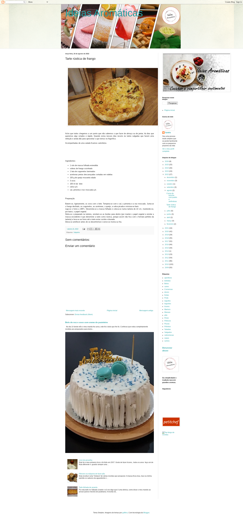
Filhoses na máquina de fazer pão (92, 474)
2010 (167, 264)
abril (169, 217)
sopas (166, 338)
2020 (167, 231)
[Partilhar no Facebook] (96, 229)
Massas (167, 312)
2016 (167, 245)
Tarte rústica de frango (171, 206)
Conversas (168, 289)
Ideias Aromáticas (104, 12)
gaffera (125, 513)
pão (165, 315)
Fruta (166, 298)
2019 (167, 235)
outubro (170, 184)
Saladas (167, 329)
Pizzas (166, 324)
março (169, 221)
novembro (171, 181)
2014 (167, 251)
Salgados (77, 232)
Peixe (166, 318)
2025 (167, 165)
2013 (167, 254)
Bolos (166, 284)
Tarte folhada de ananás (88, 487)
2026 (167, 161)
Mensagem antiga (146, 311)
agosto (169, 190)
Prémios (167, 327)
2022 (167, 174)
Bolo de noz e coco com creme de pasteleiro (86, 322)
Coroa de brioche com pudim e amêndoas (171, 197)
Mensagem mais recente (75, 311)
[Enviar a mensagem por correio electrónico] (84, 229)
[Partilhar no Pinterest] (99, 229)
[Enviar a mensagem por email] (88, 229)
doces (166, 292)
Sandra (168, 133)
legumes (167, 304)
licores (166, 306)
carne (166, 287)
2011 (167, 261)
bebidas (167, 281)
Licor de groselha (85, 460)
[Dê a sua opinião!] (91, 229)
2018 (167, 238)
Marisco (167, 309)
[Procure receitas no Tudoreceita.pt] (170, 435)
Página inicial (112, 311)
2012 (167, 258)
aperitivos (168, 278)
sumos (166, 341)
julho (169, 211)
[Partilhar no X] (93, 229)
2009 (167, 268)
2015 (167, 248)
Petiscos (167, 321)
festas (166, 295)
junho (169, 214)
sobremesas (169, 335)
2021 (167, 228)
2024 (167, 168)
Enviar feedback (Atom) (84, 314)
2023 (167, 171)
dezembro (171, 177)
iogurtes (167, 301)
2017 (167, 241)
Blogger (146, 513)
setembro (170, 187)
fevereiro (170, 224)
